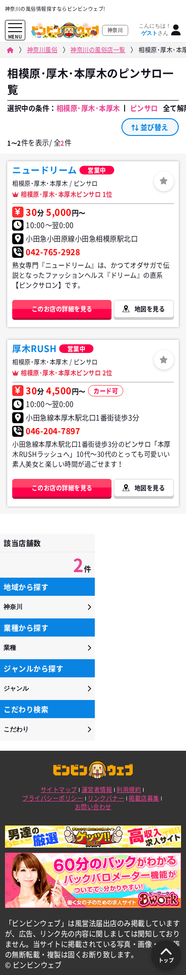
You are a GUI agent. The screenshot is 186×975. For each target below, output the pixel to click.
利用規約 (128, 789)
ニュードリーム (44, 170)
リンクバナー (106, 798)
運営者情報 (97, 789)
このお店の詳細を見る (62, 308)
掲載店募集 (144, 798)
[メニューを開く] (15, 28)
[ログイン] (176, 30)
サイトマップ (59, 789)
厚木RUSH (34, 348)
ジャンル (16, 688)
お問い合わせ (93, 806)
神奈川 (13, 606)
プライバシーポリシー (52, 798)
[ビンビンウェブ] (10, 50)
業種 (10, 647)
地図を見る (150, 308)
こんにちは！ (155, 29)
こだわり (16, 729)
